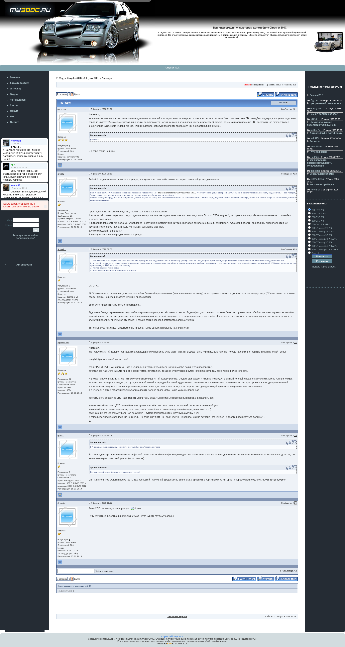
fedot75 (314, 138)
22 (295, 174)
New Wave (316, 146)
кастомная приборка (322, 184)
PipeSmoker (63, 342)
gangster (62, 109)
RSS (294, 85)
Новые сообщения (283, 85)
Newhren (315, 189)
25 (295, 435)
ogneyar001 (317, 108)
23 (295, 249)
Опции (282, 102)
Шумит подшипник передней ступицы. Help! (321, 123)
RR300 (314, 119)
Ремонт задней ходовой (324, 114)
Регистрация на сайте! (25, 235)
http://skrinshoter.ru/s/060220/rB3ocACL (177, 192)
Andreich (62, 249)
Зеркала (315, 141)
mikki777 (315, 130)
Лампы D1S (316, 95)
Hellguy (314, 157)
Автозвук (107, 78)
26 (295, 503)
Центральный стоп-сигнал (325, 103)
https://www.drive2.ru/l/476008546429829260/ (261, 479)
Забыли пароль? (25, 238)
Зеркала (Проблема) (322, 173)
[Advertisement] (177, 605)
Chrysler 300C (173, 67)
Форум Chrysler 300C (70, 78)
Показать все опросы (324, 266)
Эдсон (314, 100)
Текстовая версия (177, 616)
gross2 (61, 174)
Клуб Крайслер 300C (172, 636)
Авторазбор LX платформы (326, 133)
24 (295, 342)
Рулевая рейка (318, 152)
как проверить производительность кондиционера (319, 163)
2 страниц (62, 94)
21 (295, 109)
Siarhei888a (317, 179)
